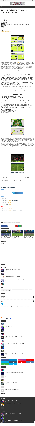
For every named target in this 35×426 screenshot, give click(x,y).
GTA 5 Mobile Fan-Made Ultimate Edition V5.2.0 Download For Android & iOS (15, 350)
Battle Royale (9, 289)
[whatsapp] (5, 364)
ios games (17, 301)
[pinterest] (31, 0)
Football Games (4, 9)
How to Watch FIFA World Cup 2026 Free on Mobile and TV (13, 403)
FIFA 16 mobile (18, 62)
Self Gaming (2, 14)
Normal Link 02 (19, 310)
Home (1, 0)
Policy (1, 315)
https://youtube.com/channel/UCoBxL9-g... (6, 31)
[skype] (33, 0)
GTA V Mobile (17, 297)
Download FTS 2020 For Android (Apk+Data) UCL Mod (12, 389)
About (4, 0)
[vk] (30, 362)
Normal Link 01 (2, 310)
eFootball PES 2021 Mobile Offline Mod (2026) (11, 333)
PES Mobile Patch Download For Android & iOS (10, 153)
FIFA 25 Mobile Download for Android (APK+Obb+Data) (12, 276)
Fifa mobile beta (13, 222)
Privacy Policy (9, 0)
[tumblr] (13, 362)
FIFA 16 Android (5, 222)
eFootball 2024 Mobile (8, 290)
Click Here (10, 198)
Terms (18, 314)
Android (6, 289)
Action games (2, 289)
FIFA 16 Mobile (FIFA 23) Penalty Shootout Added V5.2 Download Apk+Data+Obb (28, 237)
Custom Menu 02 (20, 312)
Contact (6, 0)
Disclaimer (2, 314)
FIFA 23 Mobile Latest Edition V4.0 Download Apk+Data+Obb (13, 329)
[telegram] (29, 0)
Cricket (13, 289)
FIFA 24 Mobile (30, 289)
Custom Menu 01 (3, 312)
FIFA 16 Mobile (9, 222)
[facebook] (28, 0)
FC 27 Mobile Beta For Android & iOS (10, 326)
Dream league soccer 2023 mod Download (19, 289)
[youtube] (30, 360)
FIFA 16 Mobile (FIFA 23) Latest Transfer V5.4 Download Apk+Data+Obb (17, 237)
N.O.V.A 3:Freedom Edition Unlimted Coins (11, 382)
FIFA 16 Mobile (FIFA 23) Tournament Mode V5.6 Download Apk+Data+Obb (6, 237)
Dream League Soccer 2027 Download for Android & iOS (13, 346)
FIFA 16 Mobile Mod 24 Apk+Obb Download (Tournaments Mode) (14, 353)
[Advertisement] (17, 424)
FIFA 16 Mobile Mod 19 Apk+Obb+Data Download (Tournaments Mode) (14, 279)
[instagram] (22, 360)
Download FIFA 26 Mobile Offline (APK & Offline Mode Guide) (13, 336)
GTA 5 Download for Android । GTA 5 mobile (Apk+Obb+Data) (13, 269)
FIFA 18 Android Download (8, 375)
